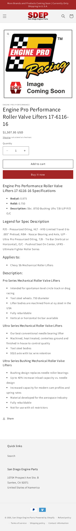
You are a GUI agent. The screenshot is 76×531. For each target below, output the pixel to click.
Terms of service (18, 523)
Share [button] (10, 418)
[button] (5, 16)
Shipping (7, 137)
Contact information (58, 523)
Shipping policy (37, 523)
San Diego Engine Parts (23, 517)
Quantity (7, 143)
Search (11, 456)
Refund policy (64, 517)
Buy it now (38, 174)
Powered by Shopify (45, 517)
